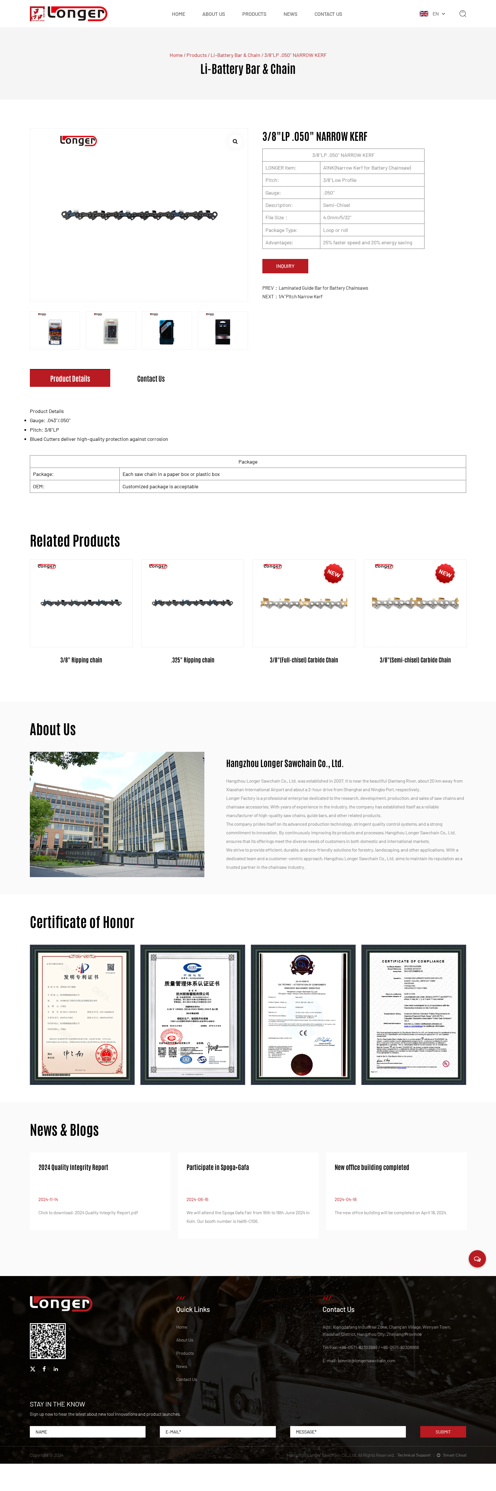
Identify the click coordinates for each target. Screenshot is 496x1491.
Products (254, 13)
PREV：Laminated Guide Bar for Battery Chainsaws (315, 288)
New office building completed (372, 1167)
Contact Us (328, 13)
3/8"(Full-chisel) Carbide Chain (304, 659)
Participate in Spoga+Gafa (218, 1167)
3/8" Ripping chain (81, 659)
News (290, 13)
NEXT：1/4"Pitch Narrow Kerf (292, 296)
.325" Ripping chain (192, 659)
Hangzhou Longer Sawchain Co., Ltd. (322, 1455)
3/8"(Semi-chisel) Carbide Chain (415, 659)
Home (178, 13)
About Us (213, 13)
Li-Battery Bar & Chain (235, 55)
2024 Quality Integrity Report (73, 1167)
